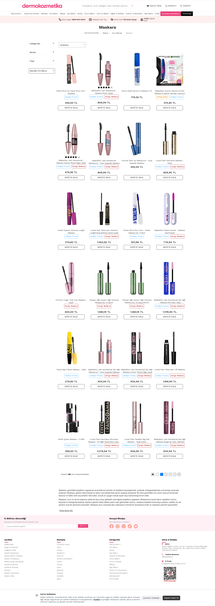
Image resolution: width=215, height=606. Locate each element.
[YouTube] (136, 526)
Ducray (59, 564)
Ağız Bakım (113, 567)
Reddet (97, 600)
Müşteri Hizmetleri (11, 573)
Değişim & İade (10, 550)
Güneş (79, 14)
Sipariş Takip (9, 576)
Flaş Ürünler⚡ (16, 14)
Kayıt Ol (83, 526)
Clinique (60, 573)
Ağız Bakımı (148, 14)
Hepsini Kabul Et (171, 598)
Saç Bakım (113, 553)
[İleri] (174, 474)
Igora (59, 579)
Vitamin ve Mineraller (134, 14)
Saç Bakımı (71, 14)
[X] (124, 526)
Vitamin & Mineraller (117, 556)
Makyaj (62, 14)
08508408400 (167, 557)
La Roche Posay (63, 544)
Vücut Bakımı (89, 14)
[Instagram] (117, 526)
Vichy (59, 547)
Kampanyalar (114, 576)
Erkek (157, 14)
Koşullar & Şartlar (11, 564)
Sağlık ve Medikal (117, 14)
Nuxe (59, 567)
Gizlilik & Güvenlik (11, 567)
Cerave (59, 550)
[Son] (179, 474)
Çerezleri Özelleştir (151, 598)
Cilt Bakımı (54, 14)
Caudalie (60, 576)
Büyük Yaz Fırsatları (31, 14)
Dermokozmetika (91, 33)
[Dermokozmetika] (42, 5)
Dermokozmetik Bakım (170, 14)
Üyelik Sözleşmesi (11, 553)
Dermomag (187, 14)
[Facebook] (111, 526)
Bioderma (60, 553)
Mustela (60, 570)
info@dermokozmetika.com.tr (174, 564)
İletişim (7, 570)
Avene (59, 562)
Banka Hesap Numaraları (14, 562)
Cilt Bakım (113, 547)
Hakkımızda (8, 544)
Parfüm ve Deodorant (118, 570)
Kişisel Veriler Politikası (13, 556)
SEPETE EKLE (71, 108)
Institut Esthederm (64, 559)
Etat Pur (60, 556)
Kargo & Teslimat (11, 547)
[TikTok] (130, 526)
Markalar (44, 14)
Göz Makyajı (117, 33)
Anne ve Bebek (102, 14)
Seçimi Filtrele (38, 71)
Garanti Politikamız (11, 559)
